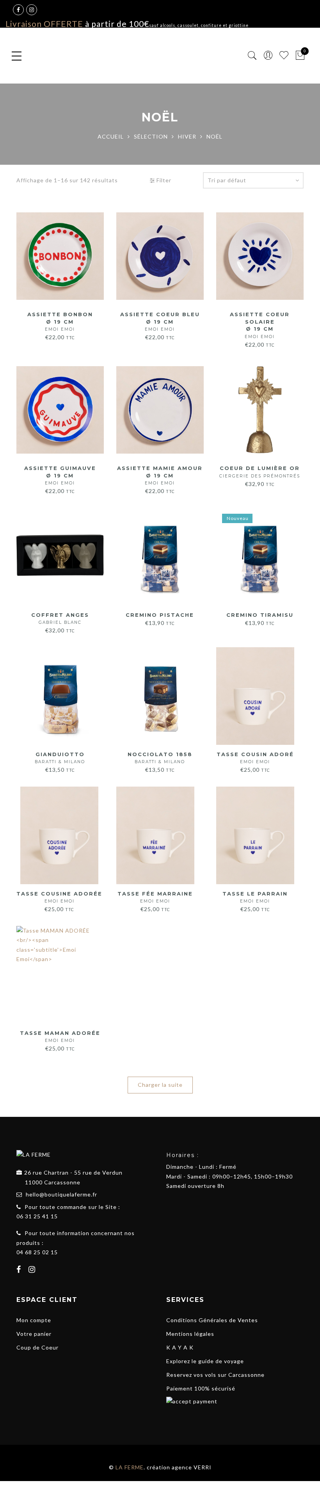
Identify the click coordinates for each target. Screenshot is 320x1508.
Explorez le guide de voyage (205, 1361)
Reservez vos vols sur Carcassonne (215, 1374)
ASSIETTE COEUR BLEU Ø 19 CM (160, 321)
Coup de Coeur (37, 1347)
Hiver (187, 136)
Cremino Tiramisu (259, 615)
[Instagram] (32, 1270)
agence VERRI (192, 1467)
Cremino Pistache (160, 615)
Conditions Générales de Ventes (212, 1320)
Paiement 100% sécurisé (200, 1388)
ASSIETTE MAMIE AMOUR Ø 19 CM (160, 475)
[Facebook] (19, 1270)
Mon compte (33, 1320)
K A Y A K (180, 1347)
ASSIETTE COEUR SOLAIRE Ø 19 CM (260, 325)
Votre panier (34, 1333)
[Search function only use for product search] (252, 55)
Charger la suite (160, 1084)
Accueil (111, 136)
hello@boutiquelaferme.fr (61, 1194)
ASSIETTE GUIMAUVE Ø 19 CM (60, 475)
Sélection (151, 136)
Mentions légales (190, 1333)
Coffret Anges (60, 618)
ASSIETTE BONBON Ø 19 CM (60, 321)
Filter (163, 180)
